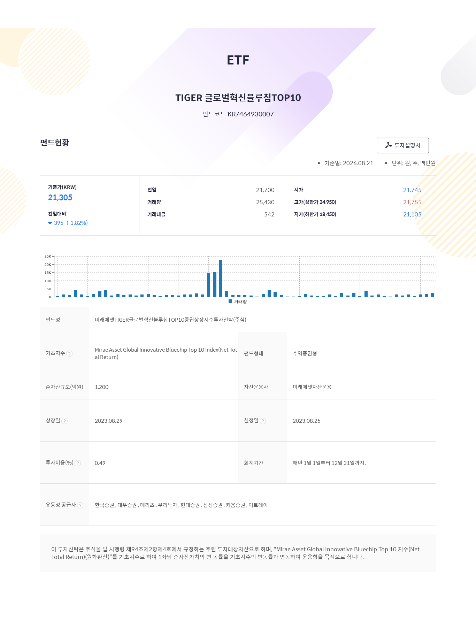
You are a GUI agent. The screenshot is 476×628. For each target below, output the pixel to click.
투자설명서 (407, 145)
